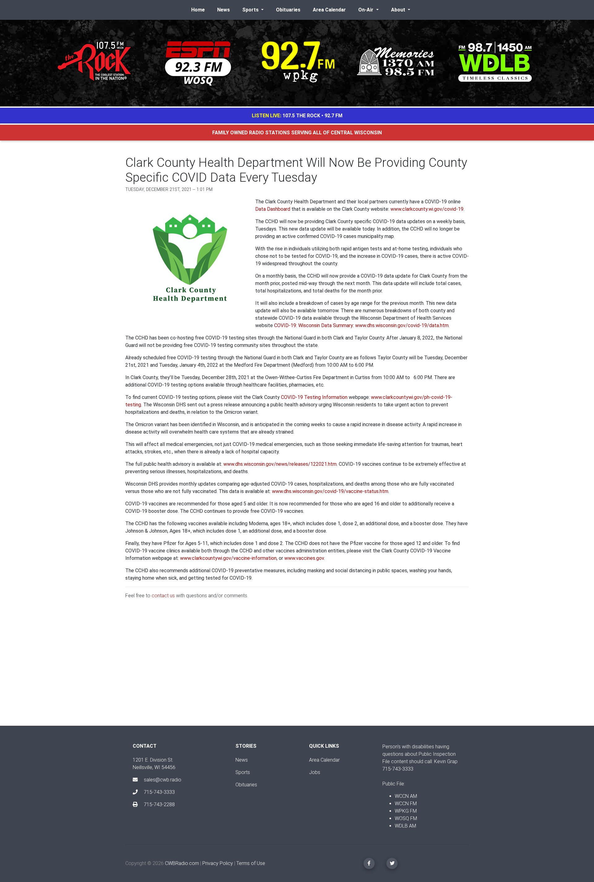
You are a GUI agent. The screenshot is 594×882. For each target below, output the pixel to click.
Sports (242, 772)
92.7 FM (333, 116)
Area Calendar (329, 10)
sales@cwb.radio (162, 780)
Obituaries (288, 10)
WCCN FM (406, 803)
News (223, 10)
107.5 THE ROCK (301, 116)
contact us (163, 596)
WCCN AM (406, 796)
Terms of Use (250, 863)
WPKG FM (406, 811)
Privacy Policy (217, 863)
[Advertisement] (297, 667)
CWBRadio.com (182, 863)
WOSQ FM (406, 818)
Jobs (314, 772)
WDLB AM (405, 826)
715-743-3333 (159, 792)
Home (198, 10)
